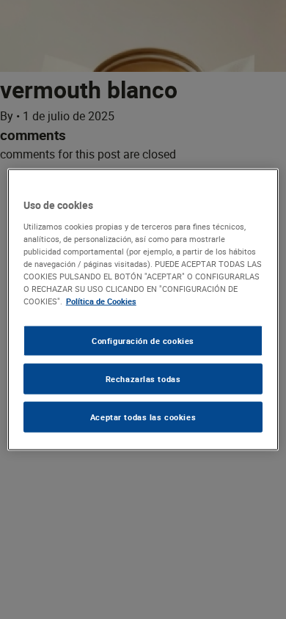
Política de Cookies (101, 301)
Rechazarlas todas (143, 378)
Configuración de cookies (143, 340)
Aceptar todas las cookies (143, 416)
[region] (143, 310)
